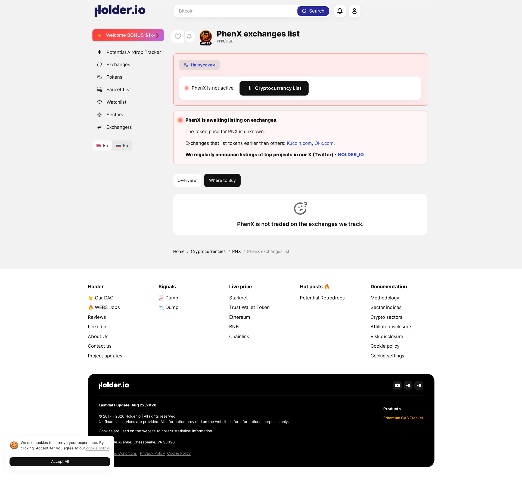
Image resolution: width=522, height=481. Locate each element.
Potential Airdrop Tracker (134, 52)
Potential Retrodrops (322, 298)
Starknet (238, 298)
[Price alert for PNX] (189, 36)
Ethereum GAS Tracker (403, 418)
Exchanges (118, 64)
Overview (187, 180)
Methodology (385, 298)
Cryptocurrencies (208, 251)
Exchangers (119, 127)
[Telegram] (408, 385)
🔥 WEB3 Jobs (104, 307)
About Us (98, 336)
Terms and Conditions (118, 453)
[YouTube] (397, 385)
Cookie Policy (179, 453)
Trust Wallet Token (249, 307)
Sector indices (386, 307)
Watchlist (116, 102)
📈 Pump (168, 298)
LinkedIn (97, 326)
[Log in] (354, 11)
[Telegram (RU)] (418, 385)
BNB (234, 326)
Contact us (99, 346)
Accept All (60, 461)
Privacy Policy (152, 453)
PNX (236, 251)
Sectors (115, 114)
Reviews (97, 317)
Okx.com (324, 143)
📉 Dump (168, 307)
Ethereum (239, 317)
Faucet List (119, 89)
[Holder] (114, 385)
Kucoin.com (299, 143)
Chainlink (239, 336)
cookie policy (97, 448)
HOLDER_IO (351, 154)
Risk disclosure (387, 336)
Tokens (114, 77)
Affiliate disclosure (391, 326)
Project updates (105, 356)
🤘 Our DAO (101, 298)
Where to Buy (222, 180)
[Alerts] (340, 11)
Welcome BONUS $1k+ (131, 35)
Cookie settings (387, 356)
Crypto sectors (386, 317)
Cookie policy (385, 346)
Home (179, 251)
